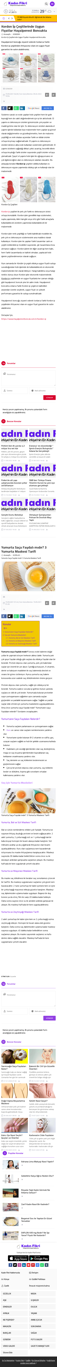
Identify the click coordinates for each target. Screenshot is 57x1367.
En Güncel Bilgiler (38, 1360)
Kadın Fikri (20, 1360)
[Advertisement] (28, 344)
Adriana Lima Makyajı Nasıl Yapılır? (37, 1161)
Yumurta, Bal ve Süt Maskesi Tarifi (22, 638)
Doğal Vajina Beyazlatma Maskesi (13, 1102)
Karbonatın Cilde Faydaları (41, 1135)
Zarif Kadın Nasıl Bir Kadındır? (35, 1204)
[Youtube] (28, 1265)
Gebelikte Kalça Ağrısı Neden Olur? (37, 1176)
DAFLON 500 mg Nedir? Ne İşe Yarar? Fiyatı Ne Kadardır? (35, 1234)
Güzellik (13, 976)
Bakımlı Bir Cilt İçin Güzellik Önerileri (42, 1067)
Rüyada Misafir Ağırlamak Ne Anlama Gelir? (34, 18)
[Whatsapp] (42, 1265)
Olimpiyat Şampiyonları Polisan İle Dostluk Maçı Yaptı (40, 517)
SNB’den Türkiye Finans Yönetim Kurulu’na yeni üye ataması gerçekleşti (42, 482)
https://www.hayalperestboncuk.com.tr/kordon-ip (23, 319)
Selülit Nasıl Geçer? (38, 1101)
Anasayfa (7, 34)
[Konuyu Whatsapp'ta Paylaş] (16, 108)
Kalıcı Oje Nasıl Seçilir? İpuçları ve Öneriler (11, 1136)
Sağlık (28, 1360)
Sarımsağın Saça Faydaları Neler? (13, 1067)
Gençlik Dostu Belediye (12, 515)
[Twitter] (15, 1265)
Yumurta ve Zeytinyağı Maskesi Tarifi (23, 643)
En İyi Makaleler (8, 1360)
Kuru (8, 730)
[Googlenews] (37, 1265)
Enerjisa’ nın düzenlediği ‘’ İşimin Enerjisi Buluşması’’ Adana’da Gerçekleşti (41, 448)
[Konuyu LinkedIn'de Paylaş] (22, 108)
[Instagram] (19, 1265)
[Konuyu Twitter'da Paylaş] (10, 108)
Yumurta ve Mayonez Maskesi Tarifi (22, 640)
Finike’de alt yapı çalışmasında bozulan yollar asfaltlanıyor (14, 482)
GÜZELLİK (16, 555)
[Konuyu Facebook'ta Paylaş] (4, 108)
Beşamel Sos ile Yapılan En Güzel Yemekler (36, 1219)
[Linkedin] (24, 1265)
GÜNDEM (16, 34)
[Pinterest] (33, 1265)
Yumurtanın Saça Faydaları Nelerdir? (19, 631)
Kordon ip (5, 211)
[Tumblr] (46, 1265)
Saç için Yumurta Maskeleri (15, 634)
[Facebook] (10, 1265)
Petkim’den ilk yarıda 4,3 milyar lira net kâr (13, 447)
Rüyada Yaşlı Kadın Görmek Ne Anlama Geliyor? (35, 1191)
